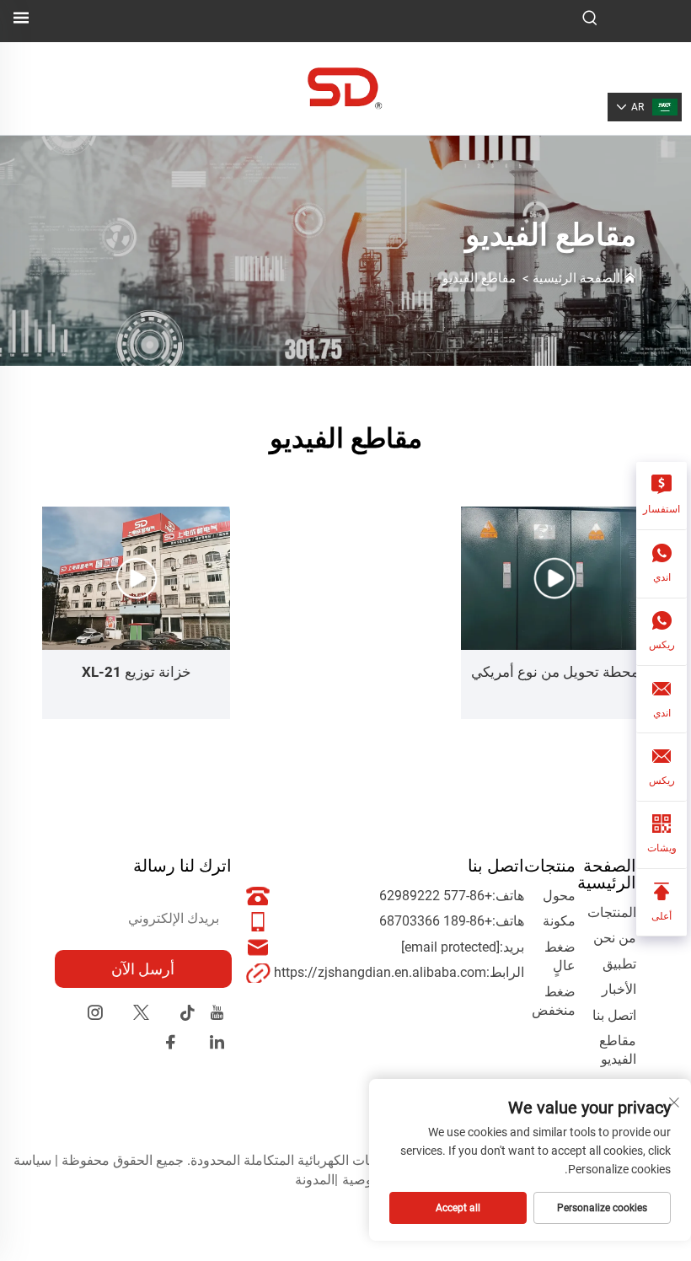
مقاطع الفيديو (479, 278)
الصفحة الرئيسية (576, 278)
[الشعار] (345, 87)
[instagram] (95, 1015)
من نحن (614, 938)
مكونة (559, 921)
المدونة (315, 1180)
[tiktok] (187, 1015)
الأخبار (619, 989)
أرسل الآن (142, 969)
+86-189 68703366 (435, 921)
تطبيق (619, 964)
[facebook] (170, 1045)
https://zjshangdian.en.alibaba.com (380, 972)
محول (559, 896)
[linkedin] (217, 1045)
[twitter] (141, 1015)
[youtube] (217, 1015)
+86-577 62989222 (435, 896)
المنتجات (611, 912)
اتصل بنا (614, 1015)
